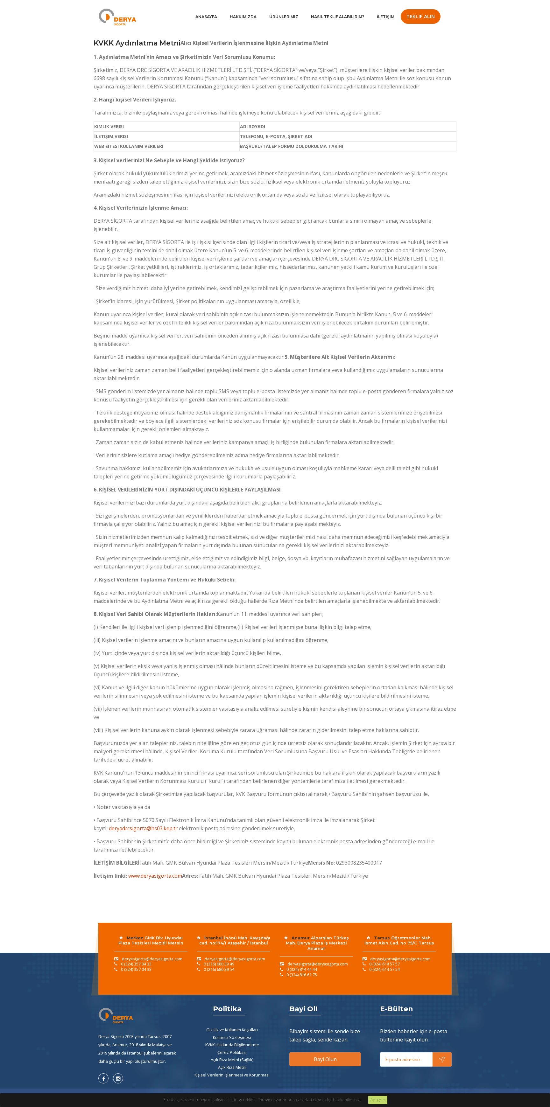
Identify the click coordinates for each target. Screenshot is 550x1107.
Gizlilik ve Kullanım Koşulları (232, 1030)
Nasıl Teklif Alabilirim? (337, 16)
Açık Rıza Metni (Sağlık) (232, 1059)
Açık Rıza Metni (232, 1067)
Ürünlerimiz (283, 16)
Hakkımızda (243, 16)
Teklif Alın (420, 16)
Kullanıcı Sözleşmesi (232, 1037)
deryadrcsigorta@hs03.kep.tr (143, 828)
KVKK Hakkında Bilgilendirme (232, 1045)
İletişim (385, 16)
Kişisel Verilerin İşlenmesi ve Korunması (232, 1075)
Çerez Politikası (232, 1052)
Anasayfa (206, 16)
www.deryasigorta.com (155, 875)
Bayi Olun (325, 1059)
